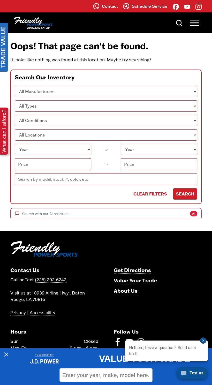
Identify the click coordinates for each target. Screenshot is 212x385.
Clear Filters (150, 194)
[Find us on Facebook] (176, 6)
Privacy (18, 312)
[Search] (179, 22)
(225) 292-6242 (50, 279)
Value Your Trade (135, 280)
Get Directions (132, 270)
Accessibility (42, 312)
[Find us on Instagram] (198, 6)
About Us (126, 290)
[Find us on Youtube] (187, 6)
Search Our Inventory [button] (44, 77)
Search (185, 194)
